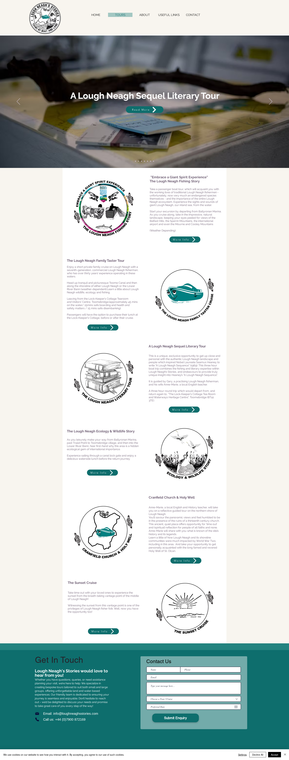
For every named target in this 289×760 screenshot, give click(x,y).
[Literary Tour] (138, 161)
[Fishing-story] (135, 161)
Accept (274, 754)
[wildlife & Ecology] (141, 161)
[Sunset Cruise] (153, 161)
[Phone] (37, 719)
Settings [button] (242, 754)
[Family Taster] (150, 161)
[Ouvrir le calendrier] (236, 707)
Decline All (257, 754)
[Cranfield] (144, 161)
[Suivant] (270, 101)
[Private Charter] (147, 161)
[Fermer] (285, 754)
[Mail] (37, 713)
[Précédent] (18, 101)
